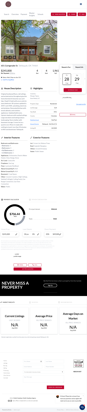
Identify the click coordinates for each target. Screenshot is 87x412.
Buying (5, 365)
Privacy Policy (60, 409)
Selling (5, 368)
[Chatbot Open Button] (82, 407)
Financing (5, 370)
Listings (5, 363)
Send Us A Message (55, 387)
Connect (5, 378)
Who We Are (6, 375)
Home (5, 360)
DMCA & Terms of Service (72, 409)
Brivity (9, 409)
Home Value (6, 373)
